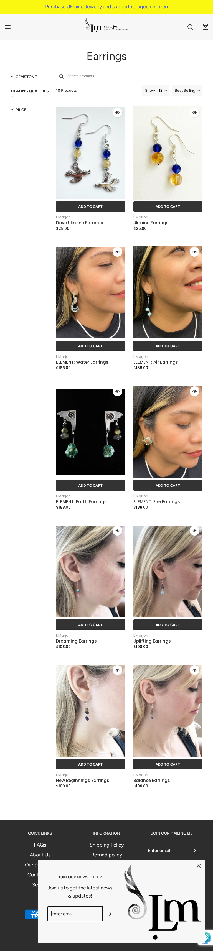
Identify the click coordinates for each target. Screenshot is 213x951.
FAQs (40, 845)
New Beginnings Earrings (82, 780)
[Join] (194, 850)
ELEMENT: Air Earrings (155, 362)
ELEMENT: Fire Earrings (156, 501)
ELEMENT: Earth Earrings (81, 501)
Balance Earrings (151, 780)
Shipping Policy (107, 845)
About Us (40, 855)
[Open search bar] (190, 26)
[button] (187, 90)
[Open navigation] (7, 26)
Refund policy (106, 855)
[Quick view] (117, 112)
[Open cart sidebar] (205, 26)
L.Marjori (63, 217)
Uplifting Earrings (152, 641)
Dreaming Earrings (76, 641)
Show (150, 90)
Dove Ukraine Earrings (79, 222)
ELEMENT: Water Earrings (82, 362)
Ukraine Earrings (151, 222)
